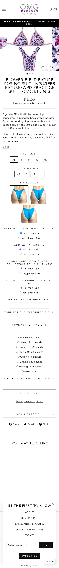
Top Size (29, 154)
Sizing (6, 146)
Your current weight (29, 325)
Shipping (17, 103)
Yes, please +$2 (31, 292)
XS (13, 159)
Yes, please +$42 (31, 237)
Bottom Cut (29, 182)
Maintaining (30, 371)
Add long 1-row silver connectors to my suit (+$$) (29, 262)
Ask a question (29, 414)
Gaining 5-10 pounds (31, 361)
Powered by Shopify (29, 565)
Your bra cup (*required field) (29, 312)
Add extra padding (29, 245)
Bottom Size (29, 168)
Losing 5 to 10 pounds (31, 346)
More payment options (29, 401)
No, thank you (31, 233)
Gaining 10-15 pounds (31, 366)
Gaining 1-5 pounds (30, 356)
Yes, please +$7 (31, 249)
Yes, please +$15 (31, 273)
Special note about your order (29, 378)
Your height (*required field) (29, 299)
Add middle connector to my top (29, 281)
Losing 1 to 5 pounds (31, 342)
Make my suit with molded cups (29, 228)
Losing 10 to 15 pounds (31, 351)
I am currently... (29, 337)
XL (45, 159)
